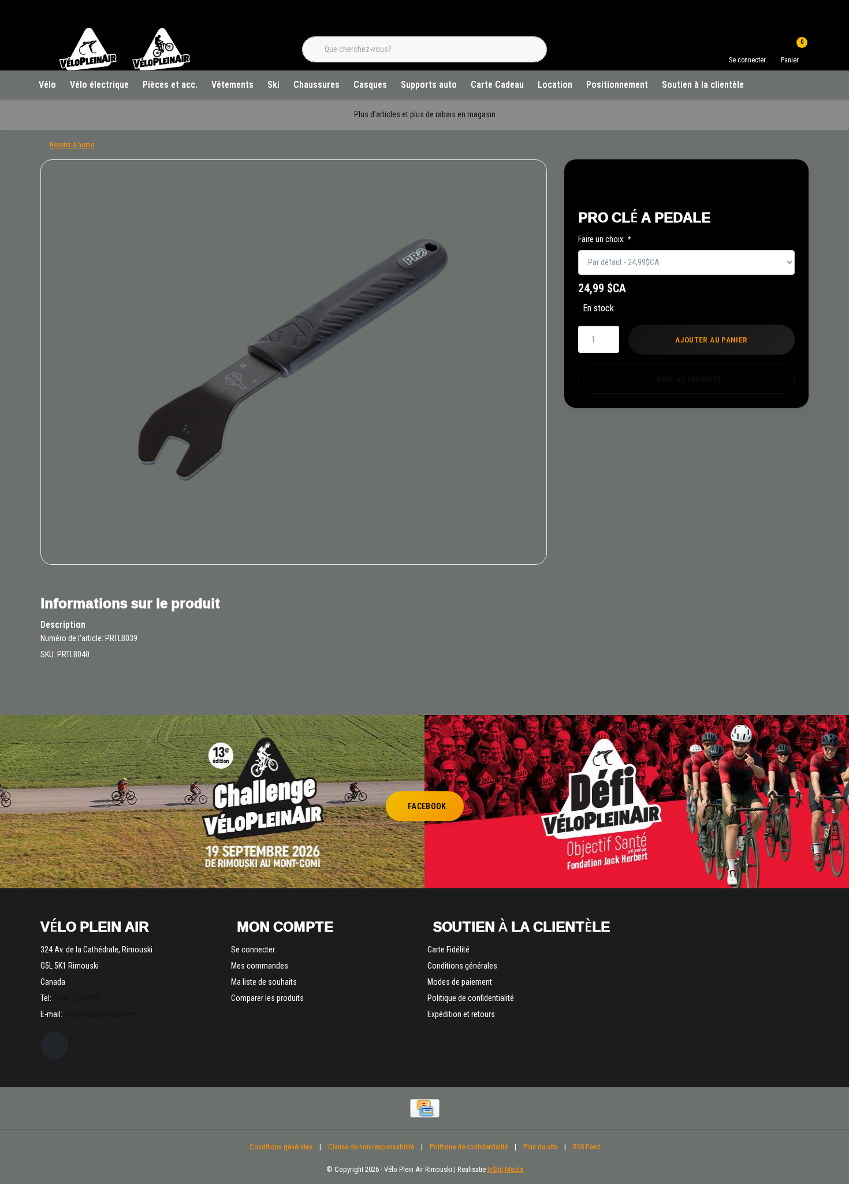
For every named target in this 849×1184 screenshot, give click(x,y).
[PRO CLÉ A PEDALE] (293, 362)
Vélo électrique (99, 84)
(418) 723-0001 (77, 998)
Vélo (47, 84)
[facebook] (54, 1045)
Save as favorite (688, 379)
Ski (273, 84)
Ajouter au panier (712, 339)
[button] (746, 185)
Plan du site (540, 1146)
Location (555, 84)
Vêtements (232, 84)
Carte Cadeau (497, 84)
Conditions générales (281, 1146)
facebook (427, 806)
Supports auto (429, 84)
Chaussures (316, 84)
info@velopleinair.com (100, 1014)
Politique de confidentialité (469, 1146)
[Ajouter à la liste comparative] (773, 185)
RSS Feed (586, 1146)
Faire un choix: (604, 239)
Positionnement (617, 84)
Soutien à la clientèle (703, 84)
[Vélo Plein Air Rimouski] (124, 69)
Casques (370, 84)
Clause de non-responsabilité (371, 1146)
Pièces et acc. (170, 84)
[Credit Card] (425, 1108)
